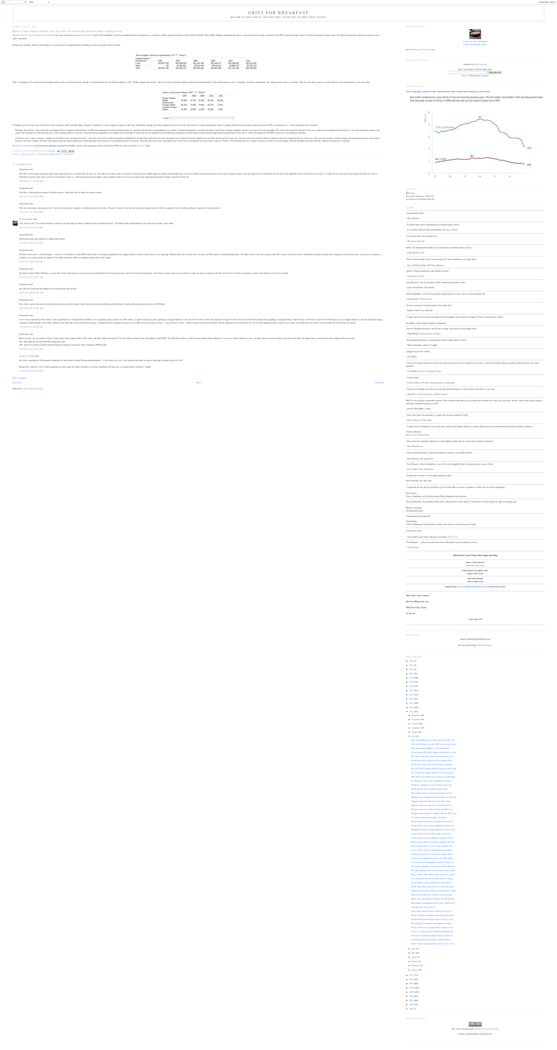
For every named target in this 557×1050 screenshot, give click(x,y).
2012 (411, 711)
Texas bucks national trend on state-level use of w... (432, 911)
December (416, 715)
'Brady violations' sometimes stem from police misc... (433, 915)
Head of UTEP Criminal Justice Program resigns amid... (434, 768)
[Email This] (61, 151)
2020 (411, 677)
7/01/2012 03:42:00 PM (31, 227)
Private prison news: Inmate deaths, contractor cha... (432, 927)
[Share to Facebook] (70, 151)
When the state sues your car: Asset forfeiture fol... (432, 805)
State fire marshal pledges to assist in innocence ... (431, 748)
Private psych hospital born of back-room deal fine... (432, 821)
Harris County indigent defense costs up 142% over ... (433, 943)
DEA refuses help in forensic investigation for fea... (432, 793)
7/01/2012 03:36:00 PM (31, 212)
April (414, 957)
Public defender (64, 154)
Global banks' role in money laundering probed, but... (433, 825)
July (413, 736)
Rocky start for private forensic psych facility (429, 789)
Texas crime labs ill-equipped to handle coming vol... (433, 862)
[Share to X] (67, 151)
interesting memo (86, 35)
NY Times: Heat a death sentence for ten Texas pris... (433, 772)
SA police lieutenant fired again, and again (428, 817)
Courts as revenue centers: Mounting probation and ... (433, 931)
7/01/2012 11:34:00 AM (31, 181)
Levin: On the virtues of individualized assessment (431, 850)
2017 (411, 690)
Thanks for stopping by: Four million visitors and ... (432, 784)
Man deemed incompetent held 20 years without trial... (433, 903)
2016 (411, 694)
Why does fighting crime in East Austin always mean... (433, 870)
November (416, 719)
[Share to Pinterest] (73, 151)
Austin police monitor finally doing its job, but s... (432, 833)
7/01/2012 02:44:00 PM (31, 196)
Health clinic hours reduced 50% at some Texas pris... (433, 886)
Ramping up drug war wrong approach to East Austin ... (434, 829)
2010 (411, 979)
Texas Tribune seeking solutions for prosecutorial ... (432, 882)
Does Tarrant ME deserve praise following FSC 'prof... (433, 740)
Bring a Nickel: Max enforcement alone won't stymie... (433, 874)
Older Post (379, 382)
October (415, 723)
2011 (411, 975)
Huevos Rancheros (484, 645)
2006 (411, 996)
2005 (411, 1000)
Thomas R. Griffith (27, 355)
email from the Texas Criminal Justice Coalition (35, 35)
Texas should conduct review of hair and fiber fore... (432, 846)
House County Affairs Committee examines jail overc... (433, 841)
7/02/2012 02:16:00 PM (31, 349)
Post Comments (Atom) (33, 388)
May (414, 952)
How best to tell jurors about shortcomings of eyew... (433, 756)
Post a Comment (19, 377)
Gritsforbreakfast (26, 219)
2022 (411, 669)
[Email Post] (58, 151)
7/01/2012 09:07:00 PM (31, 261)
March (414, 961)
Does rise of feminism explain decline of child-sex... (432, 935)
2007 (411, 992)
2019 (411, 682)
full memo (141, 145)
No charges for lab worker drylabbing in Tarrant (431, 780)
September (416, 727)
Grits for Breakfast (278, 12)
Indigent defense (46, 154)
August (415, 732)
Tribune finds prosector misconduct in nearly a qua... (432, 919)
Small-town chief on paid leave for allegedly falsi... (432, 760)
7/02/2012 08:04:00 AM (31, 308)
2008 (411, 987)
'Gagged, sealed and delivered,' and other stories (431, 801)
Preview (465, 75)
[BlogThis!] (64, 151)
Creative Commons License (487, 1028)
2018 (411, 686)
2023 (411, 665)
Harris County (28, 154)
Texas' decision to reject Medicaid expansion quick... (432, 837)
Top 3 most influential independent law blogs (472, 586)
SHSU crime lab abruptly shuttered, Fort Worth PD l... (433, 898)
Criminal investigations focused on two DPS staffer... (432, 858)
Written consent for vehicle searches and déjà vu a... (432, 809)
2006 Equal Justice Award (475, 565)
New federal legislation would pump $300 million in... (433, 866)
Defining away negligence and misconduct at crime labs (434, 797)
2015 (411, 698)
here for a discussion (24, 145)
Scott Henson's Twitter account (422, 49)
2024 (411, 661)
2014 (411, 703)
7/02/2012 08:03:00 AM (31, 292)
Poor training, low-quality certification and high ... (432, 923)
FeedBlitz (484, 75)
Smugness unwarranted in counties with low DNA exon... (434, 813)
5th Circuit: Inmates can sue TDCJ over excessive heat (433, 744)
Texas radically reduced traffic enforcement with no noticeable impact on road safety (448, 91)
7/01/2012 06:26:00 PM (31, 243)
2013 (411, 707)
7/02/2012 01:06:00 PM (31, 326)
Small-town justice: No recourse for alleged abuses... (432, 854)
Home (198, 382)
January (415, 969)
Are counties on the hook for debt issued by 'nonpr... (432, 878)
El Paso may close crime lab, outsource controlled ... (432, 764)
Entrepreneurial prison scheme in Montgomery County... (434, 890)
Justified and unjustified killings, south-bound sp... (431, 939)
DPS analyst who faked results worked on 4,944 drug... (434, 776)
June (414, 948)
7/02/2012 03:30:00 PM (31, 370)
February (415, 965)
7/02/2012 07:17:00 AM (31, 277)
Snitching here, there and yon (423, 907)
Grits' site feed (481, 64)
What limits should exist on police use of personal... (432, 894)
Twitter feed (453, 536)
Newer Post (17, 382)
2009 (411, 983)
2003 (411, 1008)
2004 (411, 1004)
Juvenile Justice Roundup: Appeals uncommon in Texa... (434, 752)
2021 (411, 673)
